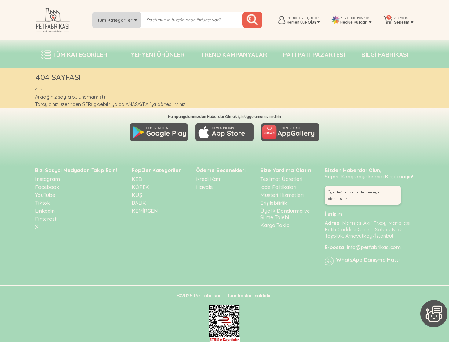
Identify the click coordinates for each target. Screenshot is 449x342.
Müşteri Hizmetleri (281, 195)
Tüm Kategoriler (115, 20)
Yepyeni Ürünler (157, 54)
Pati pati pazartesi (314, 54)
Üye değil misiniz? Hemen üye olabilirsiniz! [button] (354, 195)
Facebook (47, 187)
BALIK (139, 203)
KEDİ (137, 179)
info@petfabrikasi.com (374, 247)
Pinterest (46, 218)
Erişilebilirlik (273, 203)
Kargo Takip (274, 225)
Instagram (47, 179)
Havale (204, 187)
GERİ (87, 104)
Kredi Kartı (208, 179)
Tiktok (42, 203)
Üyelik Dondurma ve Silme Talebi (285, 214)
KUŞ (137, 195)
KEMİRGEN (145, 211)
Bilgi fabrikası (384, 54)
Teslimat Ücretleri (281, 179)
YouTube (45, 195)
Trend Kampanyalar (234, 54)
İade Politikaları (278, 187)
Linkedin (45, 211)
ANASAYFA (137, 104)
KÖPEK (140, 187)
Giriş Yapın (310, 17)
